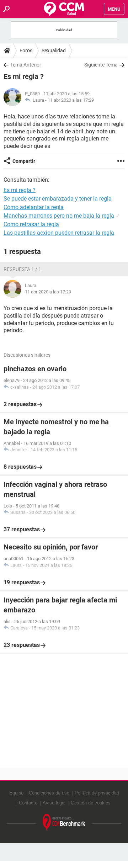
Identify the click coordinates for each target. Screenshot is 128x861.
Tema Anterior (25, 65)
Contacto (28, 803)
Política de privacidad (97, 793)
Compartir (23, 161)
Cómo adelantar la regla (34, 207)
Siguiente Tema (101, 65)
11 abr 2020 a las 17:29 (71, 100)
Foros (26, 50)
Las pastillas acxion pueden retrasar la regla (59, 232)
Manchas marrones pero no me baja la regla (59, 215)
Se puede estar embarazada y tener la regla (58, 198)
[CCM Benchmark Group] (64, 822)
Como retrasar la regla (31, 224)
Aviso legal (54, 803)
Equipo (16, 793)
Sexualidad (54, 50)
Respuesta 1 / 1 (22, 269)
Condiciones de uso (49, 793)
